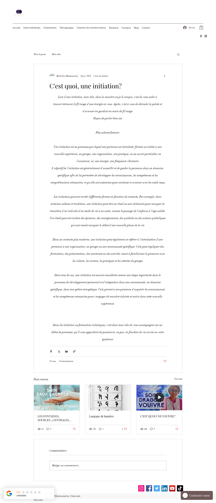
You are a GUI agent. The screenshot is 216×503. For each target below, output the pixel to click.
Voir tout (178, 379)
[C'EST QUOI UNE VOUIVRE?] (159, 398)
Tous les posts (40, 54)
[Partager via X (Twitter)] (58, 351)
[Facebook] (201, 36)
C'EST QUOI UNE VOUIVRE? (157, 416)
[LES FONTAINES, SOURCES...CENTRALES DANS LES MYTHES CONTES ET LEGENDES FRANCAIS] (57, 398)
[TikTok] (180, 488)
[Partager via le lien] (74, 351)
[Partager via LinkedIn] (66, 351)
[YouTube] (172, 488)
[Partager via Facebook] (50, 351)
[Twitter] (157, 488)
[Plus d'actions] (165, 76)
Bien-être (56, 54)
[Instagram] (205, 36)
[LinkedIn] (164, 488)
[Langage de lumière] (108, 398)
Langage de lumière (101, 416)
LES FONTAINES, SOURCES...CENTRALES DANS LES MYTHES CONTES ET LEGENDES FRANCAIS (56, 418)
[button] (201, 27)
